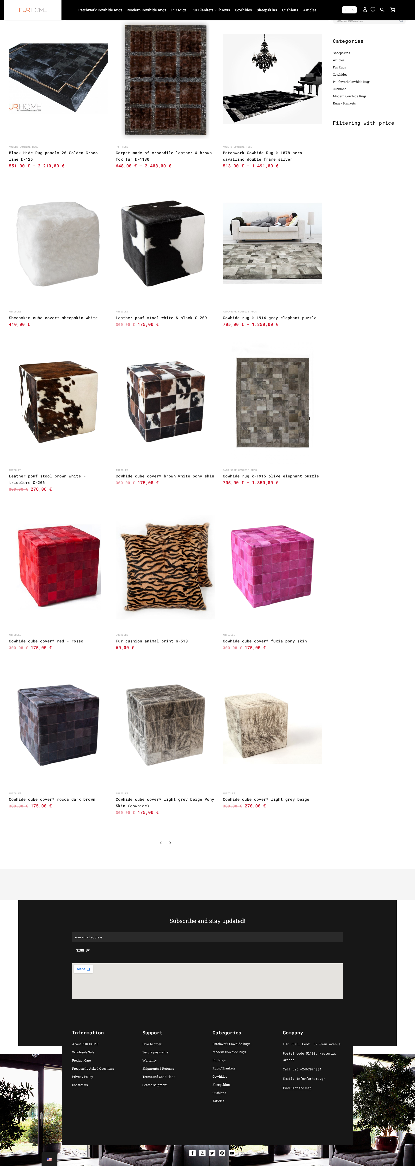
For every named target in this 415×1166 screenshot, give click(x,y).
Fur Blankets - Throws (210, 9)
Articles (310, 9)
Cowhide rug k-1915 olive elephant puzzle (271, 475)
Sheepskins (267, 9)
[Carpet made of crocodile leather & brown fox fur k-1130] (165, 79)
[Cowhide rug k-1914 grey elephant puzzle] (272, 244)
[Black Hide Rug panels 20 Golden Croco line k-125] (58, 79)
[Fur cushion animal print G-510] (165, 567)
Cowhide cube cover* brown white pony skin (165, 475)
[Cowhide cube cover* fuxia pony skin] (272, 567)
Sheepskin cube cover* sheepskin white (53, 317)
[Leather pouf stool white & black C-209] (165, 244)
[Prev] (160, 842)
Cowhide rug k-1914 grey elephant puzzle (270, 317)
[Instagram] (202, 1153)
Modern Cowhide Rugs (146, 9)
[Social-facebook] (192, 1153)
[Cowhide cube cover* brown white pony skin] (165, 402)
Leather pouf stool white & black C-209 (161, 317)
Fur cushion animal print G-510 (152, 640)
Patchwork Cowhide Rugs (100, 9)
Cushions (290, 9)
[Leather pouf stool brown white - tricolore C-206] (58, 402)
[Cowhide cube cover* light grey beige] (272, 725)
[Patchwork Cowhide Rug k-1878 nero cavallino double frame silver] (272, 79)
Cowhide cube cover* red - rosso (46, 640)
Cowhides (243, 9)
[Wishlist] (373, 10)
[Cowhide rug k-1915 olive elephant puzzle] (272, 402)
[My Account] (365, 10)
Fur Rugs (179, 9)
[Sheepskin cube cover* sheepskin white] (58, 244)
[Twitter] (212, 1153)
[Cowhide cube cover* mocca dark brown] (58, 725)
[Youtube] (232, 1153)
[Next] (170, 842)
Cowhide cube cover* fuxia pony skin (265, 640)
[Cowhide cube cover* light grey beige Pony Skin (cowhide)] (165, 725)
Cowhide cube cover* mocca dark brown (52, 799)
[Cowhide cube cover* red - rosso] (58, 567)
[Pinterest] (222, 1153)
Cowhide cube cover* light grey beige (266, 799)
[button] (382, 10)
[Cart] (393, 10)
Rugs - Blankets (344, 103)
